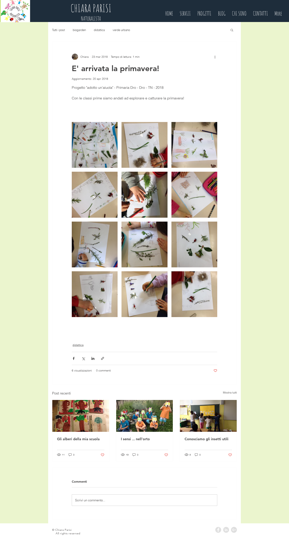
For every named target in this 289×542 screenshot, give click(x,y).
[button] (232, 29)
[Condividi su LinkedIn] (93, 358)
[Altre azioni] (215, 56)
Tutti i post (58, 30)
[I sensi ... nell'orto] (144, 416)
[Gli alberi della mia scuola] (80, 416)
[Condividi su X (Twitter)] (83, 358)
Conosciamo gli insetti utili (206, 439)
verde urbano (121, 30)
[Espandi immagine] (95, 145)
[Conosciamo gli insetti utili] (208, 416)
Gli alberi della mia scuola (78, 439)
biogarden (79, 30)
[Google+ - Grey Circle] (234, 530)
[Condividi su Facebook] (73, 358)
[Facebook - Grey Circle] (218, 530)
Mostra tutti (230, 392)
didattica (99, 30)
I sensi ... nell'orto (135, 439)
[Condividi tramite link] (102, 358)
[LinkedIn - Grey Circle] (226, 530)
